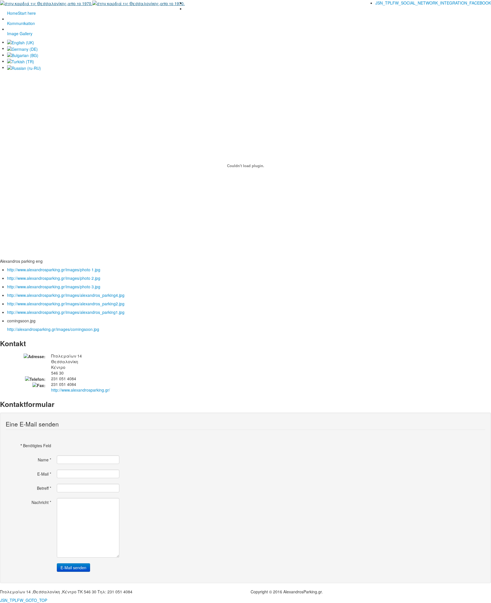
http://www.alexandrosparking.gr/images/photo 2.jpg (53, 278)
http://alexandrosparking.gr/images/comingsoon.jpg (53, 329)
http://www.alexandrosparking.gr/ (80, 390)
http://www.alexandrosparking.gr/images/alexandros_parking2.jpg (65, 303)
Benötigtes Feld (35, 445)
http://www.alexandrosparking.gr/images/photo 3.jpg (53, 286)
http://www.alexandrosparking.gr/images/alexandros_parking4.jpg (65, 295)
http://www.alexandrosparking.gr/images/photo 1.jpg (53, 269)
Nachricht (41, 502)
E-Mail (44, 474)
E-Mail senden (73, 567)
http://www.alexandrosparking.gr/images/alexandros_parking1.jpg (65, 312)
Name (44, 460)
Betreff (44, 488)
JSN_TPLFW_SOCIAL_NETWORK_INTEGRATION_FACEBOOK (433, 3)
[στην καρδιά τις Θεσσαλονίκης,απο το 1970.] (92, 3)
